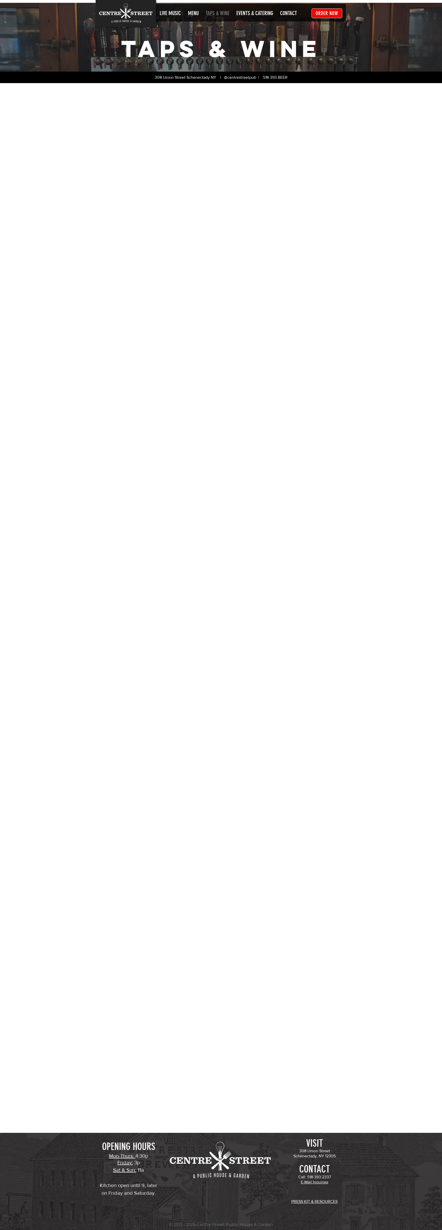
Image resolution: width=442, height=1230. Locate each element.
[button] (288, 13)
